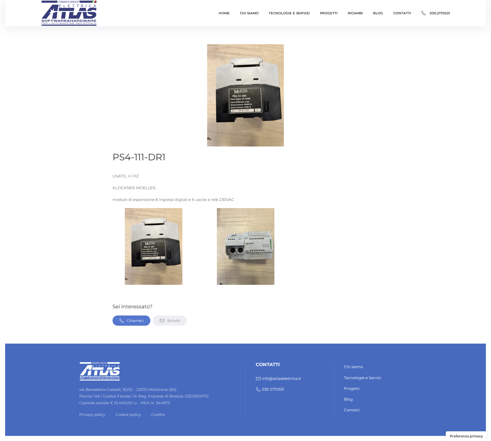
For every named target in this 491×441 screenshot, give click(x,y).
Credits (158, 414)
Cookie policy (128, 414)
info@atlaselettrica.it (281, 378)
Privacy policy (92, 414)
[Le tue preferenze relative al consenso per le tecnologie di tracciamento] (466, 436)
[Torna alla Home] (69, 13)
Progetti (329, 13)
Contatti (402, 13)
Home (224, 13)
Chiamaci (135, 320)
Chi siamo (249, 13)
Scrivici (173, 320)
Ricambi (355, 13)
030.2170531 (440, 13)
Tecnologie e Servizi (289, 13)
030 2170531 (273, 389)
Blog (378, 13)
